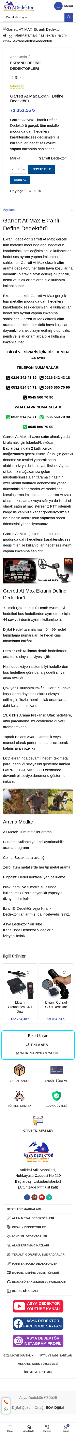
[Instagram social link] (34, 1197)
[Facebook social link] (25, 191)
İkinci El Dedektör (17, 908)
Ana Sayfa (18, 57)
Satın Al (20, 179)
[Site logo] (18, 6)
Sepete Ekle (41, 169)
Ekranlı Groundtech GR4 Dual (20, 1007)
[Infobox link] (19, 1073)
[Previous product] (12, 78)
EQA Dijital (55, 1408)
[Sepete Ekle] (28, 972)
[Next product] (20, 78)
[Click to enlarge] (10, 36)
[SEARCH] (68, 17)
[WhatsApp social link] (34, 191)
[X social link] (29, 191)
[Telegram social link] (40, 191)
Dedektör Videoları (36, 930)
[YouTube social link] (42, 1197)
